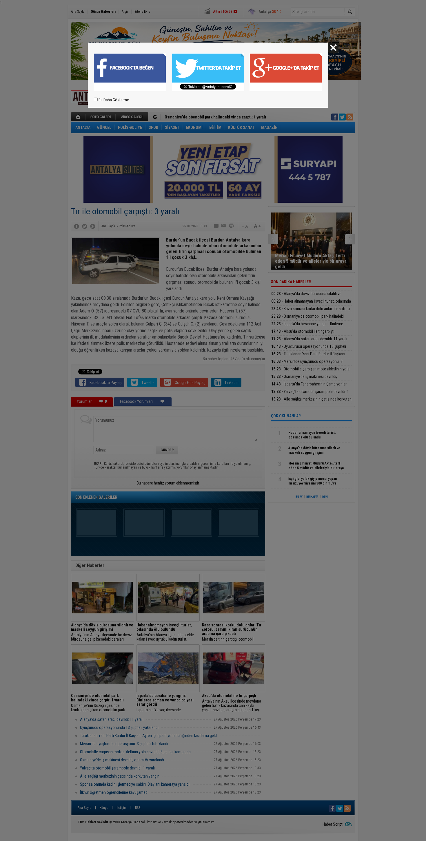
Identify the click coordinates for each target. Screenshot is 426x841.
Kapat (333, 48)
